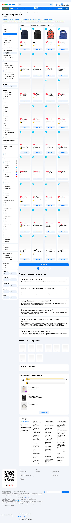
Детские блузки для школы (61, 421)
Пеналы (5, 38)
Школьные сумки (48, 449)
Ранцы (46, 443)
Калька (34, 457)
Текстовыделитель (36, 453)
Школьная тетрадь (36, 428)
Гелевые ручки (35, 456)
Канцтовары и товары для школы (12, 12)
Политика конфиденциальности (25, 475)
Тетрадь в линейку (36, 425)
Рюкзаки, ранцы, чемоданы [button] (26, 427)
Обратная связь (22, 478)
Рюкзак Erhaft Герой (33, 396)
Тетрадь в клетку (36, 424)
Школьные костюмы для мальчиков (61, 438)
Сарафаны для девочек (61, 427)
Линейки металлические (49, 429)
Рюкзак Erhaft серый (34, 387)
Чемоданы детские (7, 47)
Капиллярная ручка (36, 454)
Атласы (58, 454)
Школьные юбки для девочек (62, 422)
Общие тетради (36, 436)
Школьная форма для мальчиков (48, 461)
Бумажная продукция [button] (25, 421)
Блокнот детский (36, 435)
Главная (3, 12)
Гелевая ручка (35, 443)
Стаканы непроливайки (61, 463)
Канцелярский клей (48, 424)
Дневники (35, 421)
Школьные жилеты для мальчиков (61, 436)
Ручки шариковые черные (49, 436)
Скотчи (34, 447)
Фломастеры (35, 450)
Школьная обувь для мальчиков (60, 434)
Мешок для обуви (48, 446)
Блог (53, 474)
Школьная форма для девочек (50, 457)
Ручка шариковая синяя (49, 421)
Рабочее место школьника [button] (26, 425)
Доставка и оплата (23, 471)
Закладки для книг (36, 460)
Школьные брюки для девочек (62, 430)
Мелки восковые (60, 460)
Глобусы (58, 453)
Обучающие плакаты (60, 457)
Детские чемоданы (48, 447)
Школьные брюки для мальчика (49, 463)
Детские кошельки (7, 44)
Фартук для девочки (60, 429)
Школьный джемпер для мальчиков (61, 451)
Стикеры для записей (48, 428)
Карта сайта (22, 479)
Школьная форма (48, 456)
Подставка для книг (36, 461)
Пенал (34, 442)
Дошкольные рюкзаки (8, 36)
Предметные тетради (36, 432)
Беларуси (9, 492)
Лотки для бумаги (48, 432)
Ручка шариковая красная (49, 438)
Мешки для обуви (7, 40)
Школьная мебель (48, 442)
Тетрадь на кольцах (36, 429)
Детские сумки (7, 42)
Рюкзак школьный (48, 445)
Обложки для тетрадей (37, 422)
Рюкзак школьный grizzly (49, 459)
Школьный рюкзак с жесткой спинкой (50, 455)
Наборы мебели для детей (49, 440)
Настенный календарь (37, 431)
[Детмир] (9, 5)
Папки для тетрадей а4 (37, 440)
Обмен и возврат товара (24, 472)
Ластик (34, 449)
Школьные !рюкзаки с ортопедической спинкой (49, 452)
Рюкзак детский (47, 450)
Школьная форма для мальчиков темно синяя (61, 445)
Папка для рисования (48, 439)
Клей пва (46, 431)
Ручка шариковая (36, 446)
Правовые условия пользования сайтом (19, 491)
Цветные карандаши (36, 463)
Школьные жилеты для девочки (61, 449)
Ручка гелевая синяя (48, 435)
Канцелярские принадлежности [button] (24, 424)
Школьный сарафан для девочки (61, 447)
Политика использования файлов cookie (27, 476)
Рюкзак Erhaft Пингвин (34, 404)
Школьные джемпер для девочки (61, 443)
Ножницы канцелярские (49, 422)
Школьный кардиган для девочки (61, 440)
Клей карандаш (35, 445)
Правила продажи (23, 474)
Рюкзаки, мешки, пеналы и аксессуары (28, 12)
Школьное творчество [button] (25, 432)
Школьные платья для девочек (62, 424)
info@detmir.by (27, 497)
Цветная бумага (59, 461)
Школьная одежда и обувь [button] (26, 428)
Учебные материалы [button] (24, 430)
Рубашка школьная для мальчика (61, 426)
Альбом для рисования (37, 438)
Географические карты (61, 456)
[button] (66, 8)
